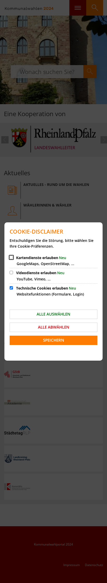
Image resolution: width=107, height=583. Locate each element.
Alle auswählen (53, 314)
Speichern (53, 340)
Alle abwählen (53, 327)
